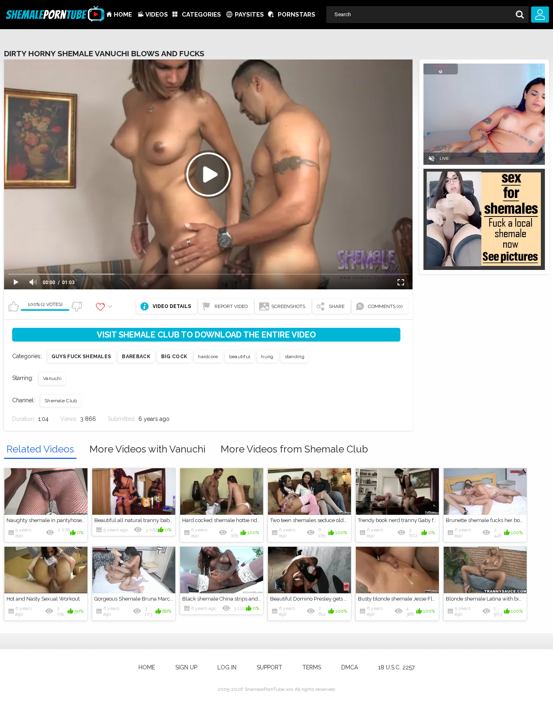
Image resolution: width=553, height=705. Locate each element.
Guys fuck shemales (81, 356)
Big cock (174, 356)
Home (123, 14)
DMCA (349, 667)
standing (294, 356)
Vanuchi (52, 378)
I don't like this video (76, 306)
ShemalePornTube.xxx (269, 689)
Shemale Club (61, 400)
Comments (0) (385, 306)
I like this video (13, 306)
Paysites (249, 14)
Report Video (231, 306)
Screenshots (288, 306)
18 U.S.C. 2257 (396, 667)
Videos (156, 14)
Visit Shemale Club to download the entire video (206, 335)
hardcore (208, 356)
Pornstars (296, 14)
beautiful (240, 356)
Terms (311, 667)
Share (337, 306)
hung (267, 356)
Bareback (136, 356)
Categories (201, 14)
